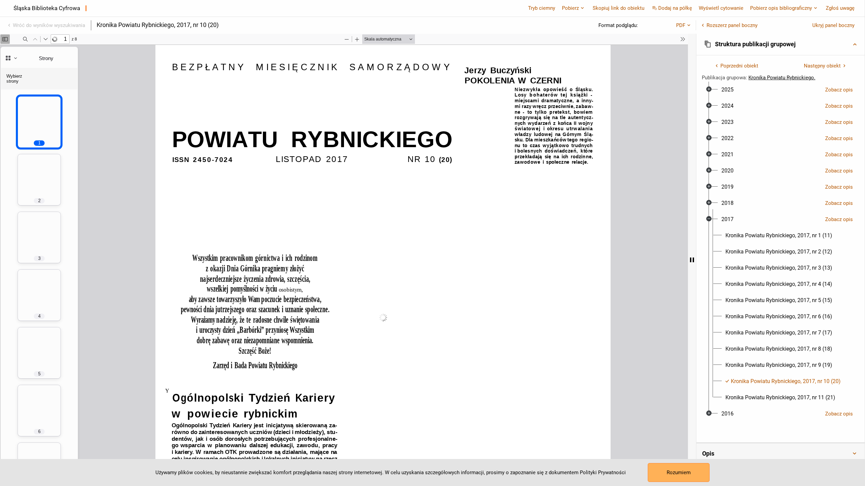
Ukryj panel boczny (833, 25)
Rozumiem (679, 472)
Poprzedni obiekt (739, 66)
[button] (780, 44)
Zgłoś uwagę (840, 8)
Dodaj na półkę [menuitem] (675, 8)
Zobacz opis (839, 90)
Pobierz (570, 8)
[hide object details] (692, 260)
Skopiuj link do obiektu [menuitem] (618, 8)
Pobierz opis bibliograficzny (781, 8)
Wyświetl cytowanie (721, 8)
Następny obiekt (822, 66)
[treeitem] (780, 90)
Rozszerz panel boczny (732, 25)
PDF (680, 25)
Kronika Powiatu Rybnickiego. (781, 78)
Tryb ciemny (541, 8)
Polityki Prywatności (603, 472)
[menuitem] (727, 90)
